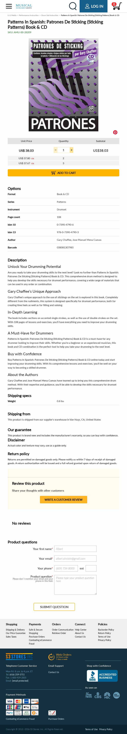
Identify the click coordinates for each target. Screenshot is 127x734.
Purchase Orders (37, 636)
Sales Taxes (11, 636)
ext (82, 568)
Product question (41, 576)
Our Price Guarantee (15, 633)
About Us (79, 633)
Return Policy (104, 633)
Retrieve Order (59, 633)
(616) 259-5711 (17, 674)
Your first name (42, 548)
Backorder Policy (106, 629)
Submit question (54, 607)
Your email (45, 558)
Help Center (80, 629)
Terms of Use (104, 636)
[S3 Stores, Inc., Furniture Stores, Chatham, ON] (102, 676)
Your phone (45, 568)
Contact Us (80, 636)
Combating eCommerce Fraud (20, 719)
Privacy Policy (104, 640)
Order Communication (63, 629)
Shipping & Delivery (15, 629)
